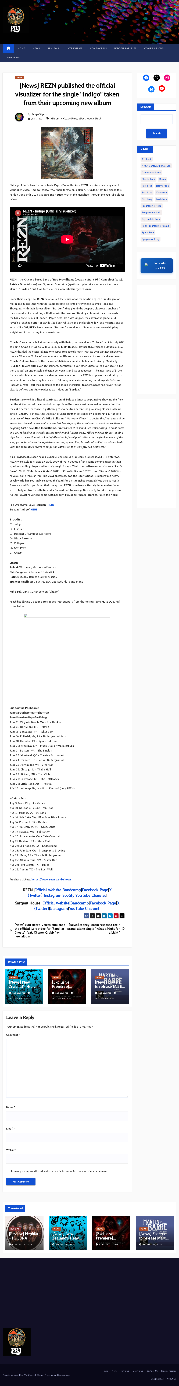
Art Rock (146, 159)
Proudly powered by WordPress (19, 1375)
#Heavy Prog (69, 118)
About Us (13, 57)
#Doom (54, 118)
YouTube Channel (90, 895)
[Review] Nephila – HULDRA (23, 1236)
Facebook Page (95, 889)
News (36, 48)
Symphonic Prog (150, 239)
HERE (51, 504)
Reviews (53, 48)
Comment (13, 1034)
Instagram (52, 895)
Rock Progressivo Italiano (155, 225)
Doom (162, 179)
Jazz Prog (147, 192)
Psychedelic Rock (151, 219)
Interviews (74, 48)
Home (21, 48)
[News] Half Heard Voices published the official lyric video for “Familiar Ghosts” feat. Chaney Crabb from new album (40, 930)
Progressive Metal (151, 205)
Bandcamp (71, 889)
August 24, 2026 (22, 1244)
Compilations (154, 48)
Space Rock (148, 232)
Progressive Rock (151, 212)
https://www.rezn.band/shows (51, 879)
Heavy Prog (162, 185)
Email (10, 1128)
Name (10, 1107)
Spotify (68, 895)
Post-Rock (161, 199)
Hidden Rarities (125, 48)
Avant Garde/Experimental (156, 165)
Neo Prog (147, 199)
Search (145, 107)
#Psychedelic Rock (89, 118)
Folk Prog (147, 185)
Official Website (47, 889)
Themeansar (63, 1375)
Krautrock (161, 192)
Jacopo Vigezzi (39, 114)
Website (11, 1150)
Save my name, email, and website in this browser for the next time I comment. (59, 1171)
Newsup (49, 1375)
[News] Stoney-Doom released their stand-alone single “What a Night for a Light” (93, 928)
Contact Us (98, 48)
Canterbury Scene (151, 172)
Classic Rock (148, 179)
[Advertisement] (157, 339)
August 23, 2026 (65, 1244)
